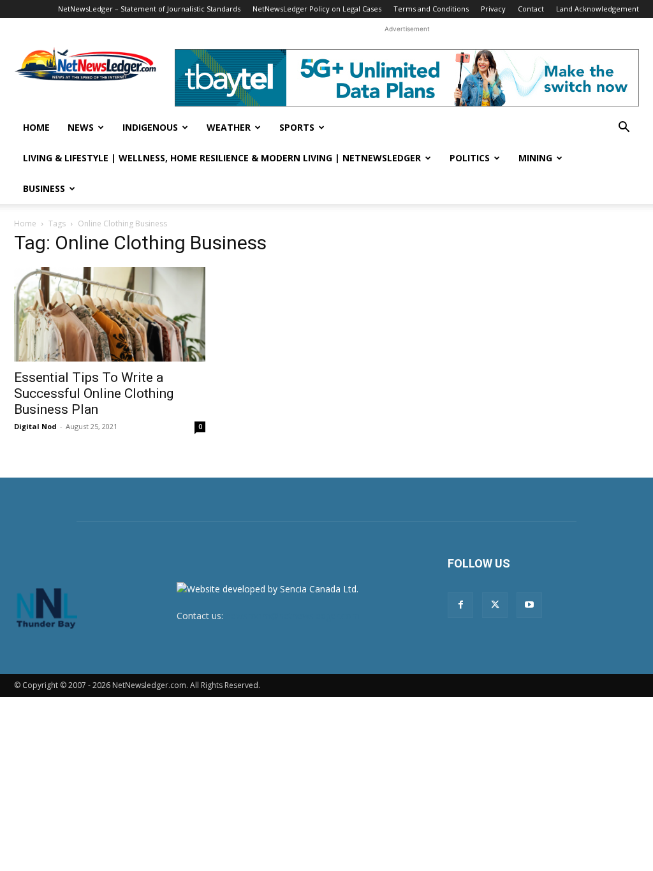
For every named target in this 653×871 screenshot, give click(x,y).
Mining (535, 158)
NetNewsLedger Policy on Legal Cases (317, 8)
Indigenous (150, 127)
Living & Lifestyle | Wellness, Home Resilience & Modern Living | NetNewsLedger (222, 158)
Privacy (493, 8)
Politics (470, 158)
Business (44, 188)
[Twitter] (495, 605)
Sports (296, 127)
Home (36, 127)
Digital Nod (35, 426)
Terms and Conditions (431, 8)
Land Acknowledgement (597, 8)
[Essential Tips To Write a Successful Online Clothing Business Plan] (109, 314)
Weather (229, 127)
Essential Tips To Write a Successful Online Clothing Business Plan (93, 393)
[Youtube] (529, 605)
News (81, 127)
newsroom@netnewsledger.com (293, 616)
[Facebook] (460, 605)
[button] (623, 128)
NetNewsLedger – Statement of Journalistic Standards (149, 8)
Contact (531, 8)
